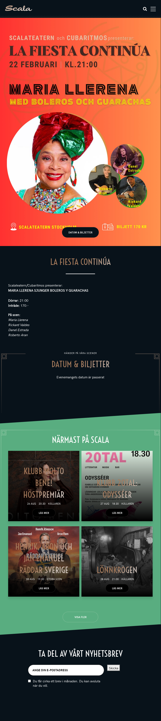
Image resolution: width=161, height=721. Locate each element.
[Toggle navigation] (153, 9)
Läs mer (44, 512)
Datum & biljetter (80, 232)
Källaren (54, 503)
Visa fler (80, 617)
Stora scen (54, 579)
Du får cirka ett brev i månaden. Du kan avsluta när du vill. (66, 683)
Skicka (113, 668)
